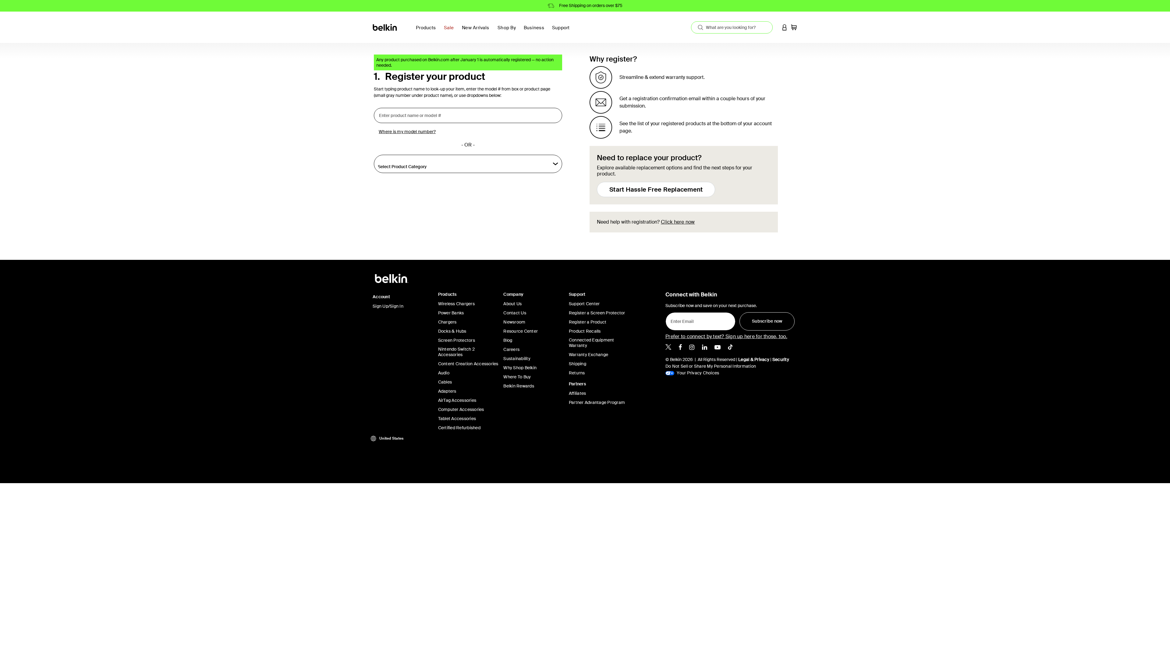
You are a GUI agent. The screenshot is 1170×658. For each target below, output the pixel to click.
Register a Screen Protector (597, 313)
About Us (512, 303)
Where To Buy (517, 377)
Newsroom (514, 322)
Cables (445, 382)
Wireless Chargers (456, 303)
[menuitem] (450, 31)
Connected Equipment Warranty (591, 342)
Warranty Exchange (588, 354)
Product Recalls (585, 331)
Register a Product (588, 322)
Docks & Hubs (452, 331)
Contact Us (514, 313)
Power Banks (451, 313)
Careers (511, 349)
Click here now (678, 222)
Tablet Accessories (457, 418)
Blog (507, 340)
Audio (443, 373)
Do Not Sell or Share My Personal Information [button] (710, 366)
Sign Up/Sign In (388, 306)
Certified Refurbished (459, 427)
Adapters (447, 391)
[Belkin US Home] (385, 27)
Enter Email (680, 320)
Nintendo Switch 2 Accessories (456, 351)
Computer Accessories (461, 409)
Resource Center (520, 331)
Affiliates (577, 393)
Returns (577, 373)
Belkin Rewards (518, 386)
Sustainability (516, 358)
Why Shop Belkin (520, 367)
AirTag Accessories (457, 400)
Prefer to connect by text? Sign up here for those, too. (726, 336)
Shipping (577, 363)
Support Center (584, 303)
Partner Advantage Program (597, 402)
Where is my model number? (407, 131)
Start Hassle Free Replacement (656, 189)
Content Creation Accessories (468, 363)
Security (780, 359)
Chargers (447, 322)
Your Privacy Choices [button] (697, 373)
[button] (784, 27)
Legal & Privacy (753, 359)
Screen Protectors (456, 340)
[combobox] (732, 27)
